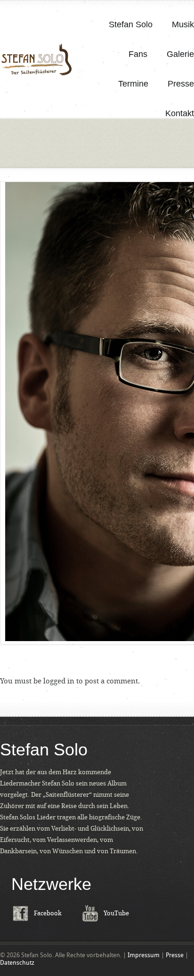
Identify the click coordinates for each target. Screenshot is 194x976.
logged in (58, 681)
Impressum (144, 955)
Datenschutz (17, 962)
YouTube (116, 913)
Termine (133, 83)
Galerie (180, 54)
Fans (138, 54)
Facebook (48, 913)
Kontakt (179, 113)
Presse (181, 83)
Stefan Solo (131, 24)
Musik (183, 24)
